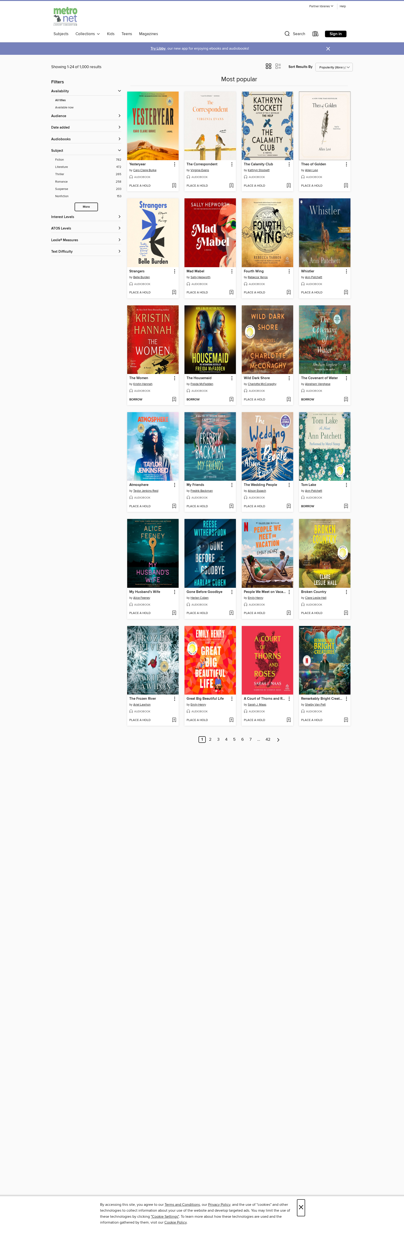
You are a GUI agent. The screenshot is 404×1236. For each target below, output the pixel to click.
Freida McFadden (202, 384)
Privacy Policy (219, 1204)
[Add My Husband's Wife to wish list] (174, 613)
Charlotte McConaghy (262, 384)
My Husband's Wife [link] (144, 592)
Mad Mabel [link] (195, 271)
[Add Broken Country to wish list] (346, 613)
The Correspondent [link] (202, 164)
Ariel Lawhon (142, 705)
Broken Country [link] (313, 592)
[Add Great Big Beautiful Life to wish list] (231, 720)
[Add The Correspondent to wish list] (231, 186)
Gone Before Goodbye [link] (204, 592)
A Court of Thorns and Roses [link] (265, 699)
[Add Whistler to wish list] (346, 293)
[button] (321, 6)
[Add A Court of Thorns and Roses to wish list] (289, 720)
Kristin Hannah (142, 384)
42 (268, 739)
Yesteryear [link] (137, 164)
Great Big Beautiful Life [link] (205, 699)
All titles (60, 100)
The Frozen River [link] (142, 699)
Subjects (61, 34)
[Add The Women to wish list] (174, 400)
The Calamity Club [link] (258, 164)
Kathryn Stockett (259, 170)
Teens (127, 34)
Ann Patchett (313, 277)
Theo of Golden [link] (313, 164)
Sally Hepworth (200, 277)
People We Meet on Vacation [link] (265, 592)
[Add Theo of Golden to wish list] (346, 186)
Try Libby (158, 48)
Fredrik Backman (202, 491)
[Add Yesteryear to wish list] (174, 186)
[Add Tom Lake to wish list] (346, 506)
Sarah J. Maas (257, 705)
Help (343, 6)
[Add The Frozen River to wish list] (174, 720)
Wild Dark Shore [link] (257, 378)
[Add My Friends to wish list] (231, 506)
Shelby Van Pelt (315, 705)
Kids (111, 34)
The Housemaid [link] (199, 378)
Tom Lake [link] (308, 485)
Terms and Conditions (182, 1204)
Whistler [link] (307, 271)
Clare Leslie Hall (315, 598)
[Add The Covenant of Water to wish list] (346, 400)
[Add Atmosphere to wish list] (174, 506)
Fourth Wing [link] (254, 271)
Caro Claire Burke (144, 170)
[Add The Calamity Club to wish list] (289, 186)
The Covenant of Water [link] (319, 378)
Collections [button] (86, 34)
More (86, 207)
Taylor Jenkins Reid (145, 491)
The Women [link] (138, 378)
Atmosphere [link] (138, 485)
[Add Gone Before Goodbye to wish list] (231, 613)
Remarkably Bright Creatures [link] (322, 699)
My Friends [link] (195, 485)
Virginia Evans (200, 170)
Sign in (336, 34)
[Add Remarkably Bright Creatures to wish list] (346, 720)
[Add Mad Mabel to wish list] (231, 293)
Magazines (148, 34)
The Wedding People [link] (260, 485)
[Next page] (278, 739)
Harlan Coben (200, 598)
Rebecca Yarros (258, 277)
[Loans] (316, 34)
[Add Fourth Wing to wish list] (289, 293)
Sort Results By (301, 67)
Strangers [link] (136, 271)
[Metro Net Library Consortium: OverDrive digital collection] (65, 16)
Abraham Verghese (317, 384)
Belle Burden (141, 277)
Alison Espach (257, 491)
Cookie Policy (175, 1222)
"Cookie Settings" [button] (165, 1216)
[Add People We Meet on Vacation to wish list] (289, 613)
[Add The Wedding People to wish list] (289, 506)
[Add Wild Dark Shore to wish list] (289, 400)
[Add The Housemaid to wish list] (231, 400)
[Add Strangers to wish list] (174, 293)
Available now (64, 107)
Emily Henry (255, 598)
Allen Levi (311, 170)
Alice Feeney (141, 598)
